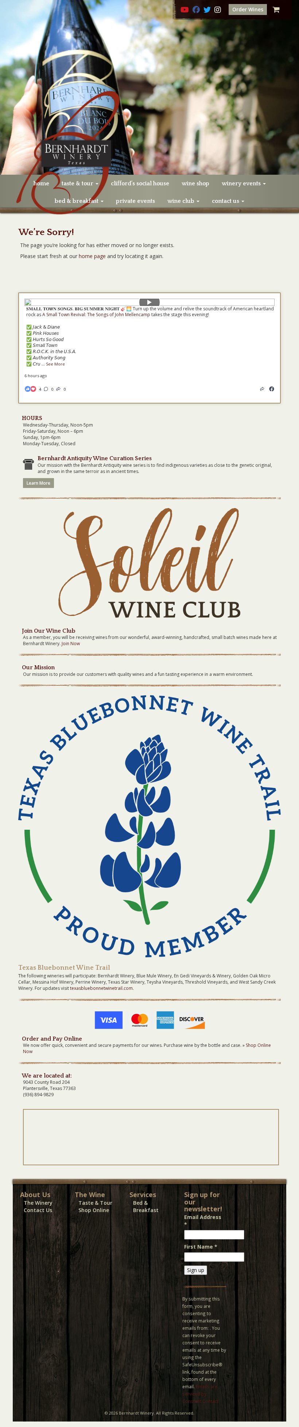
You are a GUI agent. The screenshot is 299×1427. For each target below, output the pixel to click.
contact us (226, 201)
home (41, 183)
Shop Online (93, 1210)
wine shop (195, 183)
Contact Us (38, 1210)
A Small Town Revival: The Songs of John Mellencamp (96, 314)
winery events (242, 183)
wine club (181, 201)
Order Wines (247, 9)
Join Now (71, 643)
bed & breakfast (77, 201)
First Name (200, 1246)
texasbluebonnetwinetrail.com (101, 988)
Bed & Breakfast (146, 1206)
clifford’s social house (140, 183)
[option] (149, 87)
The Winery (38, 1202)
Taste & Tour (95, 1202)
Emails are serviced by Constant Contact (200, 1394)
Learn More (38, 483)
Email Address (202, 1221)
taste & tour (78, 183)
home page (92, 256)
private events (135, 201)
